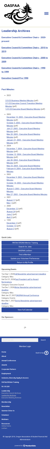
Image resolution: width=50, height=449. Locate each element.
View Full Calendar (25, 310)
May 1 (9, 203)
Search (43, 340)
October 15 (11, 226)
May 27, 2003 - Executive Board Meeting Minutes (27, 194)
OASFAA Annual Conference (27, 295)
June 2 (9, 214)
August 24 (11, 211)
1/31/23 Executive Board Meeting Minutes (22, 109)
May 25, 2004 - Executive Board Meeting (23, 166)
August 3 (10, 229)
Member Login (25, 346)
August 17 (11, 200)
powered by (19, 445)
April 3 (9, 217)
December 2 (12, 223)
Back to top (40, 353)
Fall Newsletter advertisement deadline (30, 274)
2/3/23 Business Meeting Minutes (19, 100)
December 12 (12, 209)
